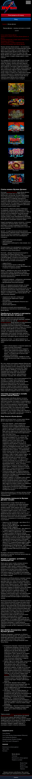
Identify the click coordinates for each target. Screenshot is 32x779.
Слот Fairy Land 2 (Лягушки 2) (10, 741)
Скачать (16, 777)
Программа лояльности (7, 41)
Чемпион (22, 768)
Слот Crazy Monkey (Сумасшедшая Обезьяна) (14, 735)
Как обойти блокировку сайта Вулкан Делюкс (13, 44)
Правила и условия (17, 759)
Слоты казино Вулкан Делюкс (9, 35)
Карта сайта (5, 749)
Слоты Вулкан (6, 733)
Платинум (14, 756)
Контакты (4, 750)
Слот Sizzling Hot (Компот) (9, 737)
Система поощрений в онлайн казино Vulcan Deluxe (15, 39)
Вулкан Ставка (24, 767)
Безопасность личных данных (10, 747)
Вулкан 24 (23, 765)
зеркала (6, 675)
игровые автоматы (12, 192)
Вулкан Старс (23, 763)
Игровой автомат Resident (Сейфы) (12, 739)
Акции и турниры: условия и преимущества (12, 42)
